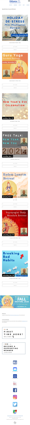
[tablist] (29, 307)
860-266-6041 (20, 415)
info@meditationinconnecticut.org (12, 415)
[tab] (29, 307)
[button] (15, 47)
